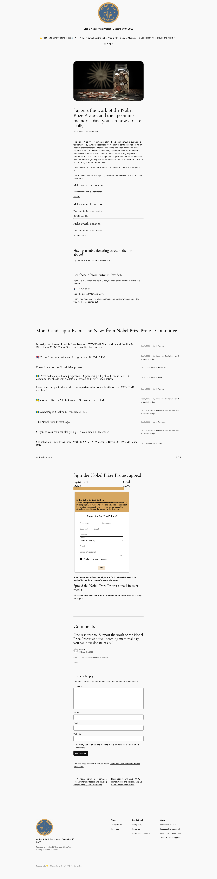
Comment (78, 686)
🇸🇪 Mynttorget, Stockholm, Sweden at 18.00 (61, 411)
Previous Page (44, 457)
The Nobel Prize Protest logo (53, 421)
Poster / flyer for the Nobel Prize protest (59, 367)
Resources (94, 132)
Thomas (82, 649)
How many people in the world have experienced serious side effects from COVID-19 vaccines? (85, 389)
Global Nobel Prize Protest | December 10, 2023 (108, 28)
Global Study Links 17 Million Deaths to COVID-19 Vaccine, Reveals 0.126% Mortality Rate (86, 443)
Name (76, 712)
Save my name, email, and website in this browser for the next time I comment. (107, 746)
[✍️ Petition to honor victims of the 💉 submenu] (77, 38)
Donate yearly (79, 235)
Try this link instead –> (83, 260)
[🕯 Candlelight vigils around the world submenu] (176, 38)
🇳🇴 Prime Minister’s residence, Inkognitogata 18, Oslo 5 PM (70, 357)
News (160, 377)
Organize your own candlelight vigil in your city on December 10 (74, 431)
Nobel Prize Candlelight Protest (167, 356)
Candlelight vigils (149, 359)
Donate (76, 196)
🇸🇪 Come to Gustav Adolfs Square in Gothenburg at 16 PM (70, 400)
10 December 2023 (86, 652)
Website (77, 734)
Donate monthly (80, 216)
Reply (75, 662)
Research (161, 346)
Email (76, 723)
